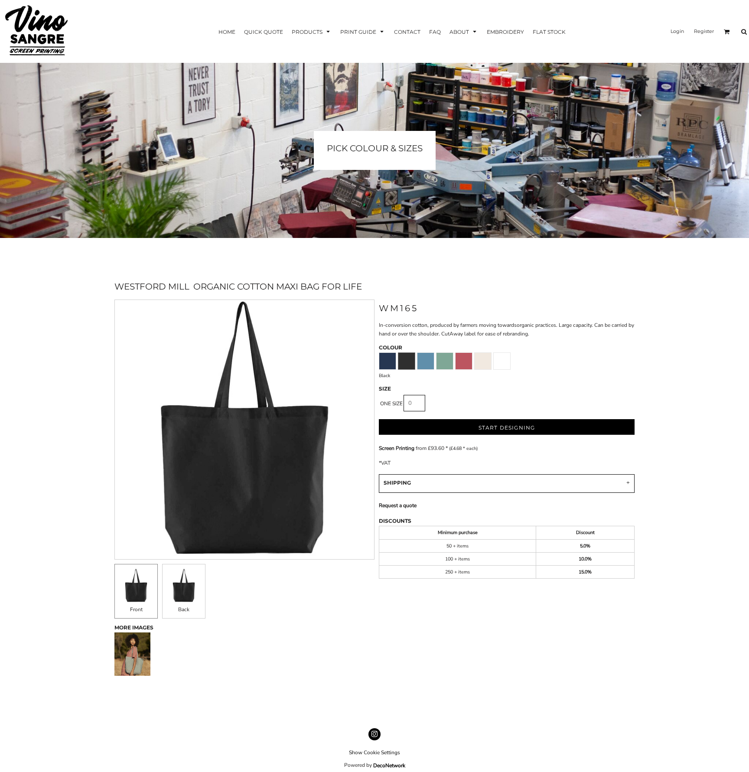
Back (183, 609)
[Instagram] (374, 734)
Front (136, 609)
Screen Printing (396, 448)
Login (677, 31)
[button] (311, 31)
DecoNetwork (389, 765)
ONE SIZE (391, 403)
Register (704, 31)
